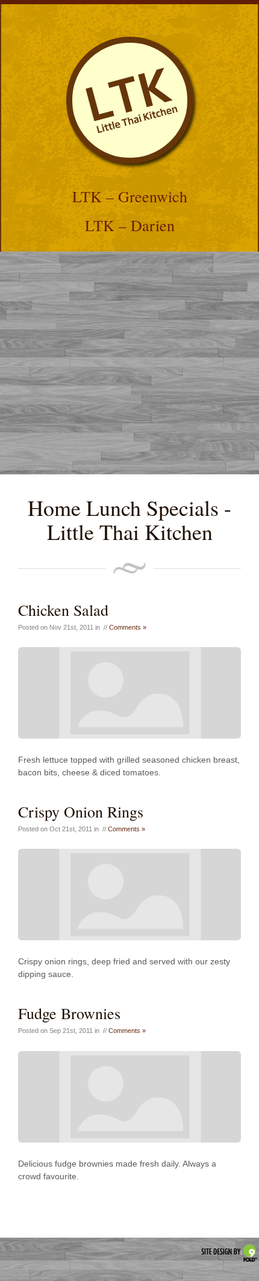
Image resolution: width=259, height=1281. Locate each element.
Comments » (127, 627)
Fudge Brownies (69, 1013)
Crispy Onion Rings (80, 811)
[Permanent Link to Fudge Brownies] (129, 1097)
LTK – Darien (130, 225)
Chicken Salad (63, 610)
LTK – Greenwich (129, 196)
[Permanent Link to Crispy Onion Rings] (129, 894)
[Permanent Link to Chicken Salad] (129, 693)
